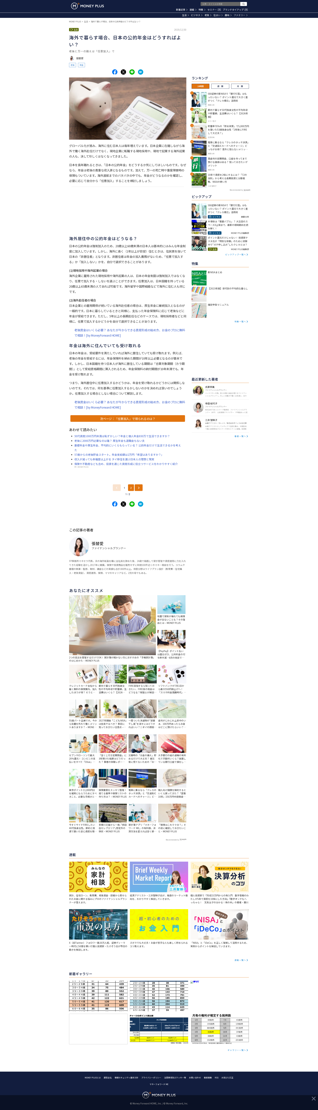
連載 (192, 9)
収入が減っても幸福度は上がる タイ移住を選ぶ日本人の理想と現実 (114, 459)
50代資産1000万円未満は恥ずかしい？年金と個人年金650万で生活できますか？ (122, 436)
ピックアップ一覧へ (235, 254)
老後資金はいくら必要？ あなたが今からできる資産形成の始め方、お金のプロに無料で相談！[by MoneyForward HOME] (129, 332)
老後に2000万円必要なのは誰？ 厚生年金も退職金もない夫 (109, 441)
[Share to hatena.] (140, 72)
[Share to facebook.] (114, 72)
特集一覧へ (240, 321)
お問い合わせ (195, 1077)
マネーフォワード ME (159, 1084)
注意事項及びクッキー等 (175, 1077)
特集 (201, 9)
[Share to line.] (132, 72)
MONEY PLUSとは (93, 1077)
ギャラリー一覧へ (237, 1050)
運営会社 (108, 1077)
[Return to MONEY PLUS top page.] (87, 6)
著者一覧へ (240, 436)
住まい (216, 15)
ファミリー (239, 15)
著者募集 (208, 1077)
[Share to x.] (123, 72)
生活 (184, 15)
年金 (81, 65)
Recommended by (172, 839)
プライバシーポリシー (151, 1077)
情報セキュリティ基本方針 (126, 1077)
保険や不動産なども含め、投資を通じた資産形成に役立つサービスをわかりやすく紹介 (126, 464)
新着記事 (180, 9)
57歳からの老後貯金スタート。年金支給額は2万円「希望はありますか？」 (119, 455)
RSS (216, 1077)
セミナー (214, 9)
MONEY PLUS (75, 21)
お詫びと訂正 (227, 1077)
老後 (207, 15)
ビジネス (195, 15)
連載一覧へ (240, 960)
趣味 (227, 15)
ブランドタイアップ (235, 9)
